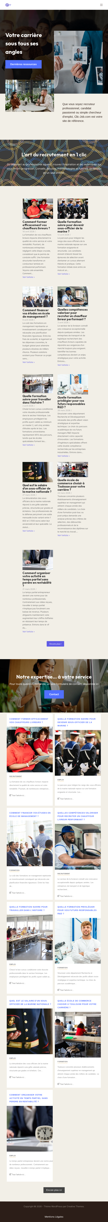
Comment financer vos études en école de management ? (36, 313)
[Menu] (101, 5)
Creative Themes (75, 1206)
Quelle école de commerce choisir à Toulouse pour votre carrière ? (71, 484)
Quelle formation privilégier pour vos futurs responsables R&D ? (71, 402)
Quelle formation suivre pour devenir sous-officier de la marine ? (71, 226)
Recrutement (15, 776)
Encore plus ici (54, 1190)
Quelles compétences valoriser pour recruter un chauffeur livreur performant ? (73, 314)
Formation (14, 870)
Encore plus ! (55, 644)
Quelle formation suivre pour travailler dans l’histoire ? (36, 399)
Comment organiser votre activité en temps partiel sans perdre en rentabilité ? (36, 579)
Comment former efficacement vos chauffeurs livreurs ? (36, 225)
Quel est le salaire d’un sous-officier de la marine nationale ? (36, 488)
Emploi (61, 780)
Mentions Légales (54, 1216)
